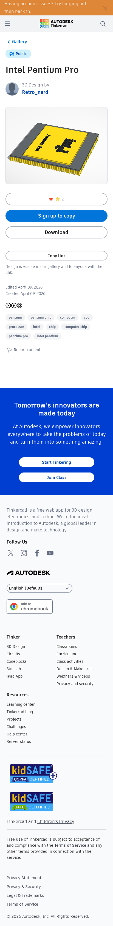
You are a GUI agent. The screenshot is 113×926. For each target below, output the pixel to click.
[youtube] (50, 553)
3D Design (16, 646)
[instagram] (24, 553)
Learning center (21, 704)
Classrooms (66, 646)
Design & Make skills (75, 669)
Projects (14, 719)
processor (16, 326)
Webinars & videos (73, 676)
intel (36, 326)
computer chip (75, 326)
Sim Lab (14, 669)
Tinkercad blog (20, 712)
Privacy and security (75, 683)
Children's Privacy (55, 821)
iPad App (14, 676)
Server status (19, 741)
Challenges (16, 726)
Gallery (19, 42)
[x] (11, 553)
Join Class (57, 477)
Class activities (69, 661)
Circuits (13, 654)
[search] (103, 24)
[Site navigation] (7, 24)
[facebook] (37, 553)
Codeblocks (17, 661)
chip (52, 326)
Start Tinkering (56, 462)
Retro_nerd (35, 92)
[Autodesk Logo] (29, 573)
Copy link (56, 256)
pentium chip (41, 317)
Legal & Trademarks (25, 895)
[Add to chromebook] (30, 606)
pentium (15, 317)
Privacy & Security (24, 886)
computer (67, 317)
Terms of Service (70, 845)
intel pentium (47, 336)
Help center (17, 734)
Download (56, 232)
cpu (86, 317)
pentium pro (18, 336)
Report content (27, 349)
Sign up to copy (56, 215)
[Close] (105, 7)
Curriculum (66, 654)
